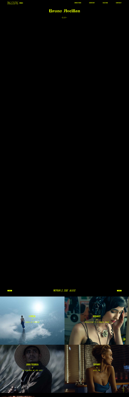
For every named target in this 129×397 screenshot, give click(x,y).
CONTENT (92, 3)
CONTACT (119, 3)
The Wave (69, 290)
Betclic (57, 290)
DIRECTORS (78, 3)
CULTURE (105, 3)
